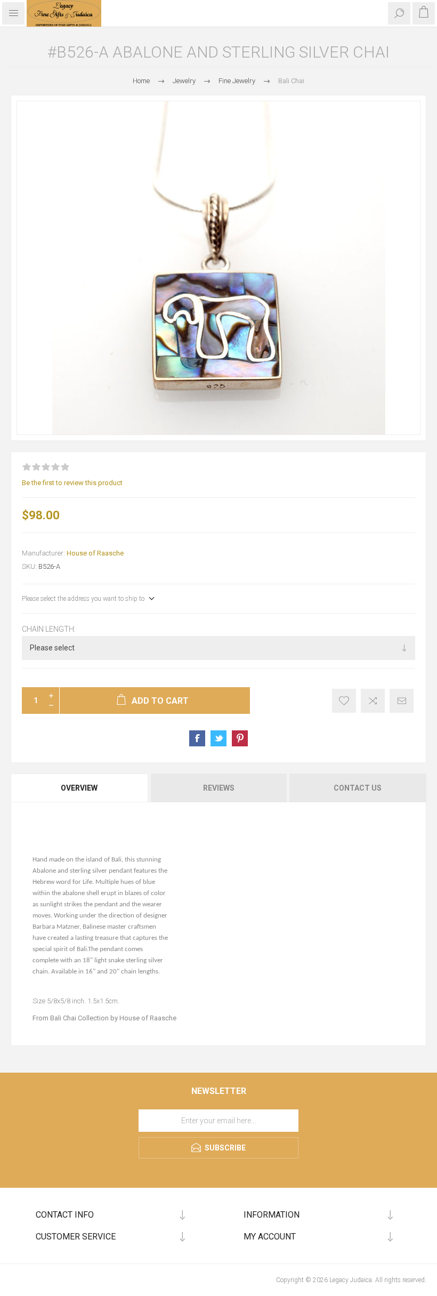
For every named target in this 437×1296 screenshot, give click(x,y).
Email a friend (402, 701)
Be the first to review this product (72, 483)
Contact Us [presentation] (358, 788)
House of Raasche (95, 553)
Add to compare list (373, 701)
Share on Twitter (218, 738)
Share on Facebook (197, 738)
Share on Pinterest (240, 738)
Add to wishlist (344, 701)
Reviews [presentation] (218, 788)
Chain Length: (49, 629)
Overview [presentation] (79, 788)
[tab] (80, 788)
